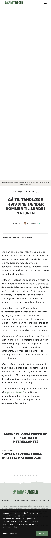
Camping (7, 500)
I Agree (41, 533)
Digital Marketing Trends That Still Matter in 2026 (21, 456)
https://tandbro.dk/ (14, 392)
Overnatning (38, 500)
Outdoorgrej (21, 500)
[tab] (25, 237)
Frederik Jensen (33, 223)
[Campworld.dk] (13, 2)
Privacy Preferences (10, 533)
